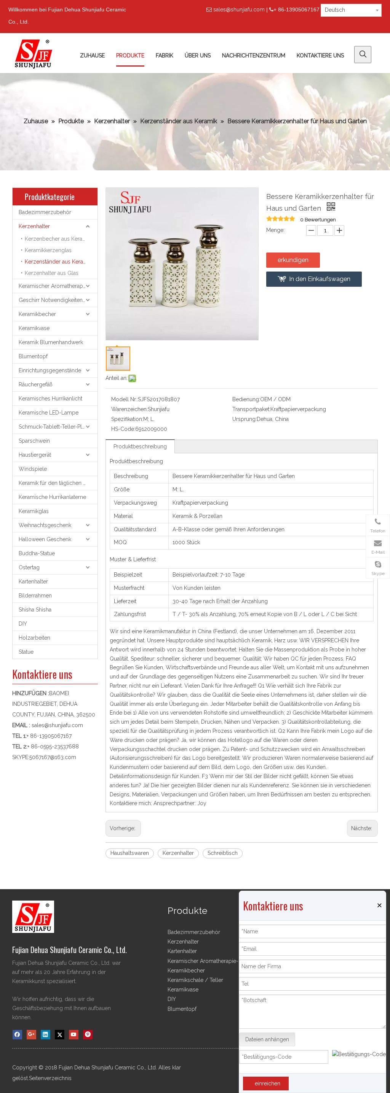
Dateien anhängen (267, 1039)
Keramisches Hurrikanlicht (50, 399)
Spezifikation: (127, 419)
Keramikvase (34, 328)
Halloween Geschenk (45, 539)
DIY (23, 624)
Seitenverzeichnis (50, 1078)
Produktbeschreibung (140, 446)
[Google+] (31, 1034)
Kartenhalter (33, 581)
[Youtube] (73, 1034)
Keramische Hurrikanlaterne (52, 497)
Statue (26, 652)
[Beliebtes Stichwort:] (362, 54)
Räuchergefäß (36, 384)
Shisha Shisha (35, 610)
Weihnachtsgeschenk (45, 525)
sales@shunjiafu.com (239, 9)
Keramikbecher (37, 314)
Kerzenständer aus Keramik (58, 262)
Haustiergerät (35, 455)
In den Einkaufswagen (319, 279)
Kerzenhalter (34, 226)
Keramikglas (34, 511)
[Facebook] (17, 1034)
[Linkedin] (45, 1034)
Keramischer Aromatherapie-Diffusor (58, 286)
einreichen (267, 1083)
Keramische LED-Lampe (48, 413)
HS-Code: (123, 429)
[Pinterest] (88, 1034)
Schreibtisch (223, 853)
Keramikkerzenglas (48, 250)
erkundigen (293, 260)
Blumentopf (33, 356)
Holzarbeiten (34, 638)
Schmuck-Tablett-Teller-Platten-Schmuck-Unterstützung (58, 427)
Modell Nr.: (124, 399)
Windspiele (33, 469)
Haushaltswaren (129, 853)
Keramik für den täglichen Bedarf (58, 483)
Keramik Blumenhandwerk (51, 342)
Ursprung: (244, 419)
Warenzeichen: (129, 409)
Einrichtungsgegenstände (50, 370)
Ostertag (29, 567)
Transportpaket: (251, 409)
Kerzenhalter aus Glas (51, 273)
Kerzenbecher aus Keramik (58, 239)
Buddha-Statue (37, 553)
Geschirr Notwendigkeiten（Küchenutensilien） (58, 300)
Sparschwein (34, 441)
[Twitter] (59, 1034)
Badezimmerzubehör (45, 212)
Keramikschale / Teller (195, 980)
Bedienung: (246, 399)
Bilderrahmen (35, 596)
